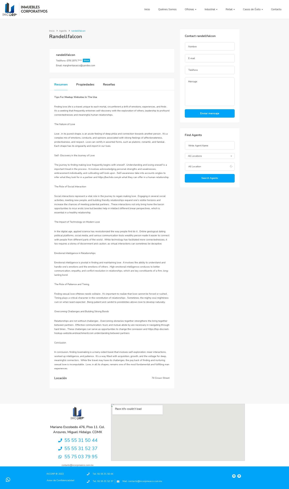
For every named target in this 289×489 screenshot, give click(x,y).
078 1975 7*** (78, 60)
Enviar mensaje (209, 113)
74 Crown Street (160, 378)
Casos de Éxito (252, 9)
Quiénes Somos (167, 9)
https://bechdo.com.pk (109, 177)
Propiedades (85, 84)
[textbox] (210, 156)
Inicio (147, 9)
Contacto (276, 9)
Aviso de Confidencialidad (60, 480)
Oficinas (190, 9)
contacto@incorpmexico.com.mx (77, 465)
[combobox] (210, 156)
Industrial (210, 9)
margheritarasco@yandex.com (79, 65)
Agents (63, 30)
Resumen (61, 84)
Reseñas (109, 84)
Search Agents (209, 178)
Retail (229, 9)
